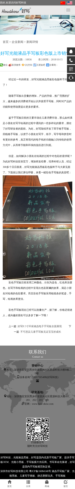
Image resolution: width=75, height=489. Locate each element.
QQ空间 (28, 65)
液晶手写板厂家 (61, 471)
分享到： (53, 65)
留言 (66, 486)
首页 (6, 41)
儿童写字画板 (27, 475)
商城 (47, 486)
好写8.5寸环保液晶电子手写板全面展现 (40, 326)
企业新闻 (17, 41)
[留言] (71, 78)
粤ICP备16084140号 (40, 471)
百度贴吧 (40, 65)
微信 (5, 65)
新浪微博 (16, 65)
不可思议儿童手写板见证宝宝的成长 (40, 331)
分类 (28, 486)
